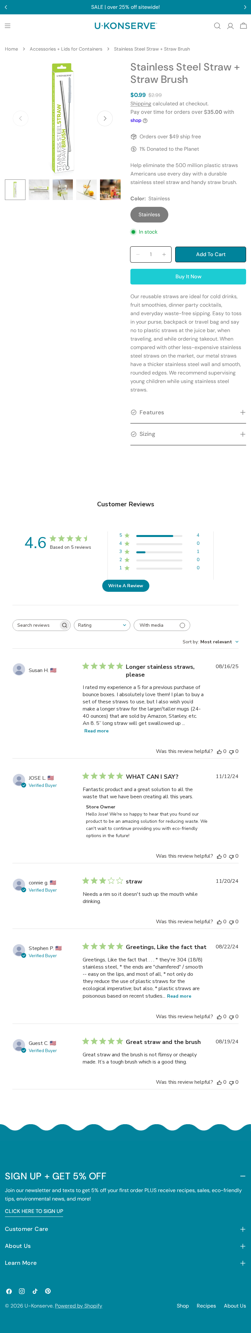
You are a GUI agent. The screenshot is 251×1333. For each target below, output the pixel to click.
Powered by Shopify (78, 1305)
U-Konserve (39, 1305)
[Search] (217, 25)
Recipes (206, 1305)
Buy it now (188, 276)
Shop (183, 1305)
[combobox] (102, 625)
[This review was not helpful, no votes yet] (231, 751)
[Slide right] (105, 118)
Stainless (149, 214)
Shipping (140, 103)
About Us (235, 1305)
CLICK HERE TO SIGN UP (34, 1211)
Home (11, 49)
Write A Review (125, 586)
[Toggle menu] (7, 25)
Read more (96, 731)
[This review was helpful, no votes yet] (219, 751)
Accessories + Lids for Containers (66, 49)
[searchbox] (36, 625)
